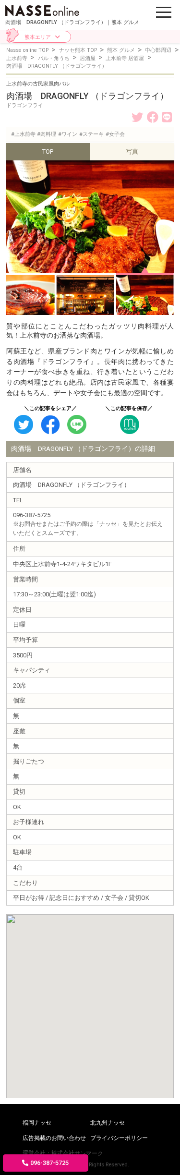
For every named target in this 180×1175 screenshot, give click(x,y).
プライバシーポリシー (119, 1138)
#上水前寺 (23, 134)
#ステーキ (91, 134)
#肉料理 (46, 134)
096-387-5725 (49, 1162)
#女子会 (115, 134)
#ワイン (67, 134)
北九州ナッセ (107, 1123)
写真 (132, 151)
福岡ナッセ (37, 1123)
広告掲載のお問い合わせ (54, 1138)
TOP (47, 151)
